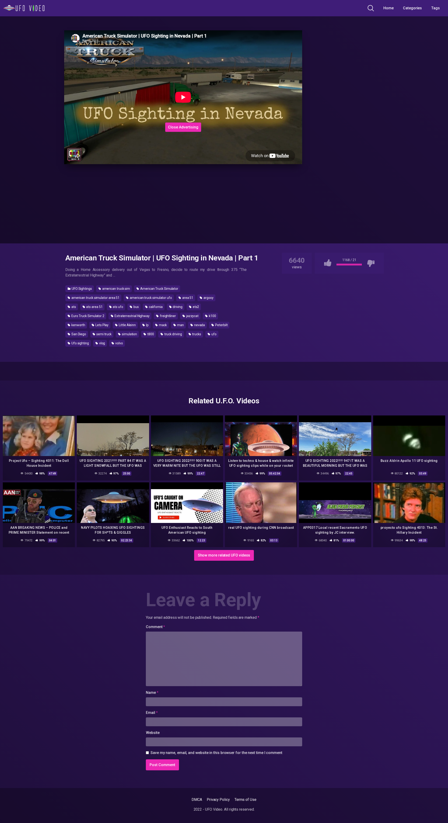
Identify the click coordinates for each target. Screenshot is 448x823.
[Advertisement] (142, 91)
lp (147, 325)
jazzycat (192, 316)
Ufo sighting (80, 343)
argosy (208, 298)
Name (152, 692)
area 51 (187, 298)
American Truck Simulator (159, 288)
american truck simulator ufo (150, 298)
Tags (435, 8)
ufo (214, 334)
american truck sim (116, 288)
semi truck (104, 334)
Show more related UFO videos (224, 555)
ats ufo (117, 307)
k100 (212, 316)
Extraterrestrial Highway (132, 316)
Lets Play (101, 325)
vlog (101, 343)
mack (162, 325)
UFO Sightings (81, 288)
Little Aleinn (127, 325)
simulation (129, 334)
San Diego (78, 334)
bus (136, 307)
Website (152, 732)
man (180, 325)
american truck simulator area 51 (95, 298)
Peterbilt (221, 325)
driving (177, 307)
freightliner (167, 316)
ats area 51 (94, 307)
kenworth (78, 325)
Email (152, 712)
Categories (412, 8)
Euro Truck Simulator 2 (87, 316)
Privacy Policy (218, 799)
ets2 (195, 307)
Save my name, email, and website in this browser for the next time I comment (216, 752)
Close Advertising (183, 127)
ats (73, 307)
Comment (155, 627)
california (155, 307)
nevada (199, 325)
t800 (150, 334)
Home (388, 8)
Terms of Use (245, 799)
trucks (196, 334)
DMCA (197, 799)
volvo (119, 343)
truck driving (173, 334)
